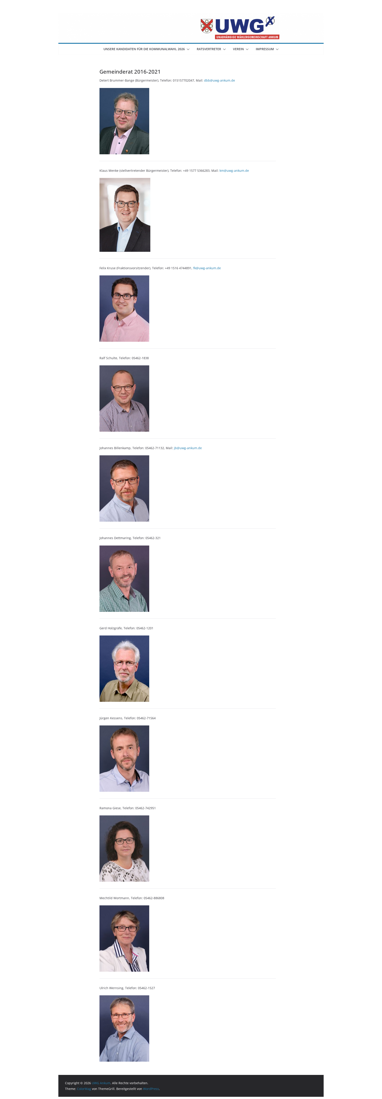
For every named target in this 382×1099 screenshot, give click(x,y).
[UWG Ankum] (191, 15)
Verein (238, 49)
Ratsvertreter (209, 49)
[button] (187, 49)
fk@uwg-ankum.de (207, 268)
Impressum (265, 49)
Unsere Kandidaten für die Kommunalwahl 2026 (144, 49)
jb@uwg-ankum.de (188, 448)
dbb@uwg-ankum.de (219, 80)
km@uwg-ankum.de (234, 170)
